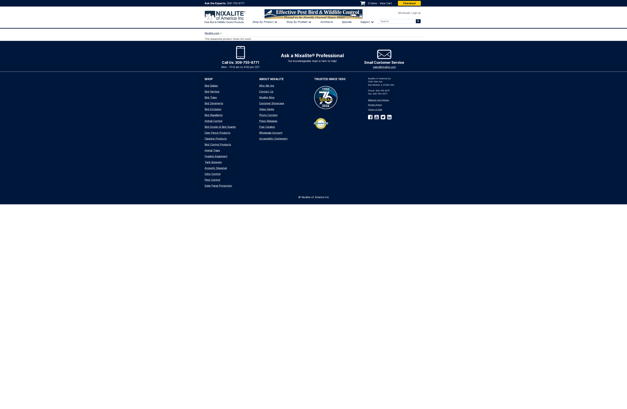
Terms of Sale (375, 109)
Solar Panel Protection (218, 185)
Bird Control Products (218, 144)
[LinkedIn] (389, 118)
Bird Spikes (211, 85)
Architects (327, 22)
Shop (209, 79)
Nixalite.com (212, 33)
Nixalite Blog (266, 97)
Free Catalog (267, 126)
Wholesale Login (408, 13)
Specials (347, 22)
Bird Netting (212, 91)
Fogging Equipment (216, 156)
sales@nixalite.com (384, 67)
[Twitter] (382, 118)
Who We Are (266, 85)
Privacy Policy (375, 105)
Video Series (266, 109)
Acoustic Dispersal (216, 168)
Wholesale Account (270, 132)
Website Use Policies (378, 100)
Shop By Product (263, 22)
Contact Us (266, 91)
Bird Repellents (214, 115)
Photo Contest (268, 115)
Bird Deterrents (214, 103)
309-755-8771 (235, 3)
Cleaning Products (216, 138)
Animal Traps (212, 150)
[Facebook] (370, 118)
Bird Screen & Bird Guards (220, 126)
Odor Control (212, 174)
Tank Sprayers (213, 162)
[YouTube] (376, 118)
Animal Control (213, 121)
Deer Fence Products (217, 132)
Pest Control (212, 179)
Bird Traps (211, 97)
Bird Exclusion (213, 109)
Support (365, 22)
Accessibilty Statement (273, 138)
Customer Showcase (271, 103)
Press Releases (268, 121)
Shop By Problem (297, 22)
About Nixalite (271, 79)
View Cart (386, 3)
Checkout (409, 3)
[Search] (418, 21)
